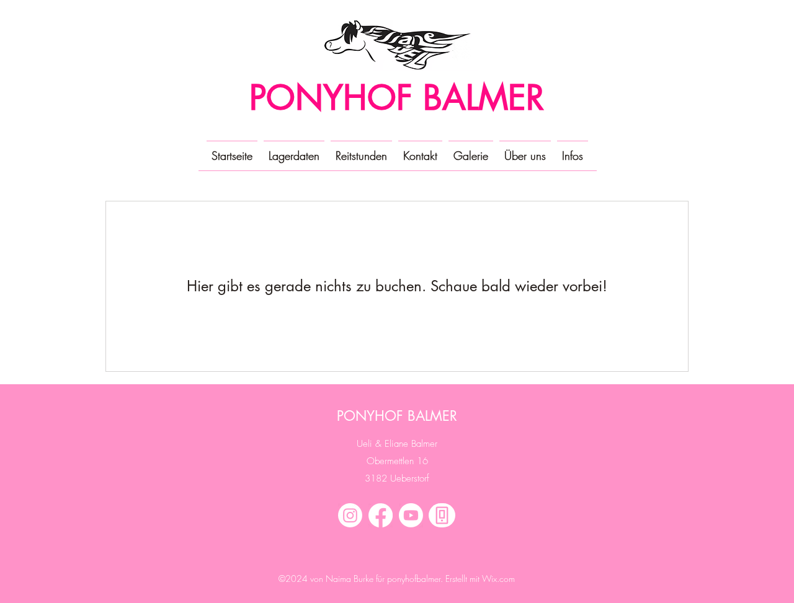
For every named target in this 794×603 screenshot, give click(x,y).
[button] (470, 150)
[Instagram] (350, 515)
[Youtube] (411, 515)
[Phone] (442, 515)
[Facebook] (380, 515)
